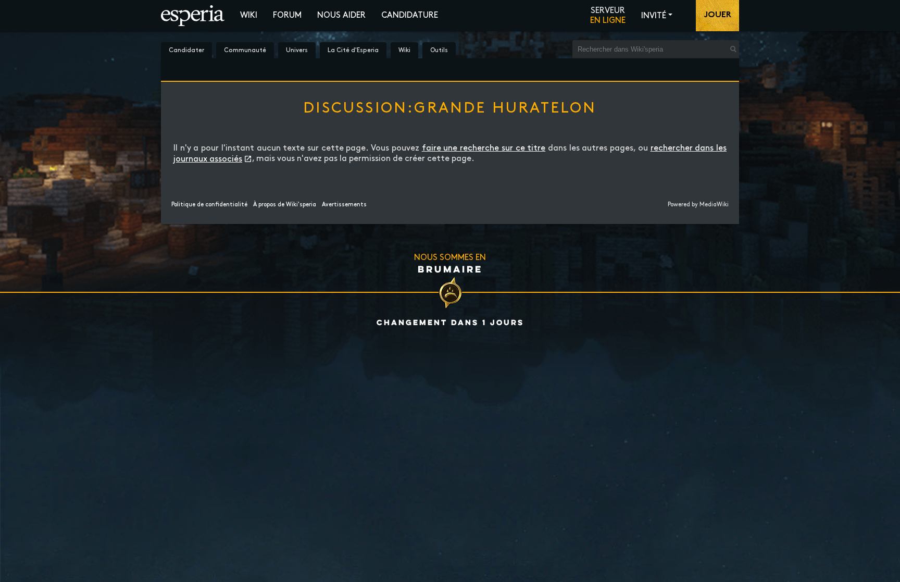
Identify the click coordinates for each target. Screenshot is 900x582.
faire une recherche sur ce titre (484, 148)
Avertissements (344, 204)
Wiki (248, 15)
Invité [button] (653, 16)
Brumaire (450, 269)
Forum (287, 15)
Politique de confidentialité (209, 204)
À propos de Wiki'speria (284, 204)
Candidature (409, 15)
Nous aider (341, 15)
